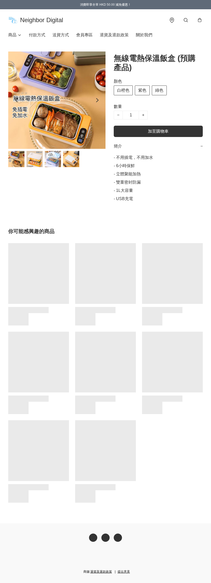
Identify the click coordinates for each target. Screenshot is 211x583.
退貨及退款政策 (114, 35)
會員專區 (84, 35)
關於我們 (144, 35)
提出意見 (124, 571)
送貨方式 (60, 35)
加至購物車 (158, 131)
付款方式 (37, 35)
